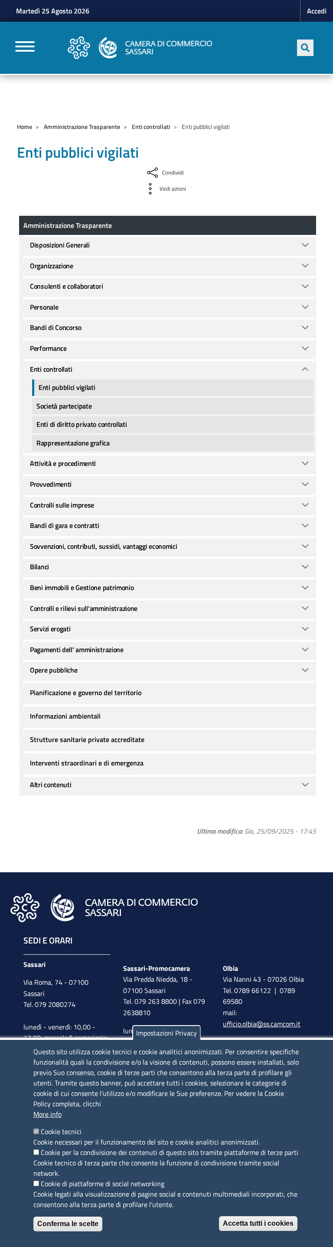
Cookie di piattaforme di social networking (102, 1183)
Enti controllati (151, 126)
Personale (44, 307)
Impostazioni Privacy (166, 1033)
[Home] (140, 47)
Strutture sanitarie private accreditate (87, 739)
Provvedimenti (51, 484)
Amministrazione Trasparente (82, 126)
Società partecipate (63, 406)
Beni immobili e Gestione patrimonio (82, 587)
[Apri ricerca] (305, 48)
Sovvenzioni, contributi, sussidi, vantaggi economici (103, 546)
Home (24, 126)
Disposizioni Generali (60, 245)
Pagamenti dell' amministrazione (77, 649)
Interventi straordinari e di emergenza (87, 763)
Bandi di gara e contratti (64, 525)
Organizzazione (51, 266)
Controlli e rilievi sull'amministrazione (83, 608)
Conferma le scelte (67, 1223)
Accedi (316, 11)
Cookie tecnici (61, 1131)
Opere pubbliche (54, 670)
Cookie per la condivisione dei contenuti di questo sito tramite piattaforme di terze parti (169, 1152)
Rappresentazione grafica (73, 443)
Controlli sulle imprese (62, 505)
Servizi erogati (50, 629)
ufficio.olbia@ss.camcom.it (261, 1024)
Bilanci (39, 566)
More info (47, 1114)
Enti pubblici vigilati (67, 387)
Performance (48, 348)
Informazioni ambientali (65, 716)
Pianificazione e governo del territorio (85, 692)
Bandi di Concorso (56, 327)
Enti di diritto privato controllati (81, 424)
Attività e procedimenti (63, 463)
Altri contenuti (51, 784)
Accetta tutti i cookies (258, 1223)
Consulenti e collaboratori (66, 286)
